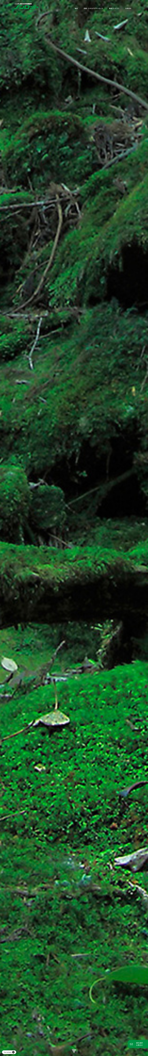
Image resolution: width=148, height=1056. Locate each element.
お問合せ (128, 8)
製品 (76, 8)
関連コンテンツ (114, 8)
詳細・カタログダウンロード (93, 8)
